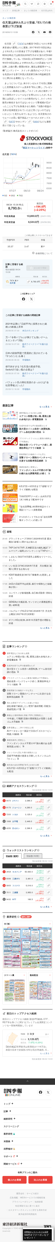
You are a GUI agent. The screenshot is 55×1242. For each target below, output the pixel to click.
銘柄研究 (8, 1118)
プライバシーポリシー (22, 1201)
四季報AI (8, 1148)
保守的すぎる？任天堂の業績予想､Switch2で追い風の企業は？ (23, 368)
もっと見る (44, 407)
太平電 (15, 821)
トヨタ (15, 814)
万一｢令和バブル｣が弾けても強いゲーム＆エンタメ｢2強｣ (27, 339)
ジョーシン (17, 807)
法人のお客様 (40, 1179)
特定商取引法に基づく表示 (27, 1205)
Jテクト (15, 800)
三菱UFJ (16, 878)
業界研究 (8, 1133)
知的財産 (39, 1201)
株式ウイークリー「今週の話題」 (35, 345)
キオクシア (17, 871)
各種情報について (44, 253)
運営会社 (20, 1193)
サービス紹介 (33, 1193)
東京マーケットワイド (34, 147)
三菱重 (15, 892)
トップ (5, 10)
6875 (12, 121)
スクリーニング (11, 1126)
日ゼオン (16, 828)
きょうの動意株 (30, 10)
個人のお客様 (14, 1179)
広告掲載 (14, 1197)
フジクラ (16, 885)
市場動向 (26, 360)
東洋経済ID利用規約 (27, 1214)
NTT (14, 899)
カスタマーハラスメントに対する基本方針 (27, 1209)
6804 (36, 121)
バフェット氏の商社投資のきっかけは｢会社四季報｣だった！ (27, 384)
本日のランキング (30, 330)
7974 (13, 154)
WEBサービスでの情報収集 (32, 1197)
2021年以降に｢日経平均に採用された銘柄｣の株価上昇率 (26, 325)
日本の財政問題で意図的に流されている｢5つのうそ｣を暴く (27, 354)
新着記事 (16, 10)
